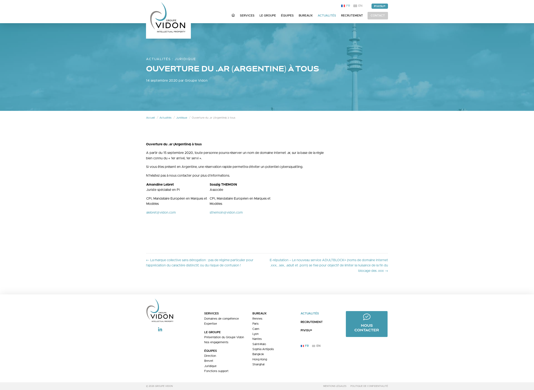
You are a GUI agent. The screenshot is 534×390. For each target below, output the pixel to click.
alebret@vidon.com (161, 212)
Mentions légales (334, 386)
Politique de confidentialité (369, 386)
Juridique (185, 59)
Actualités (158, 59)
